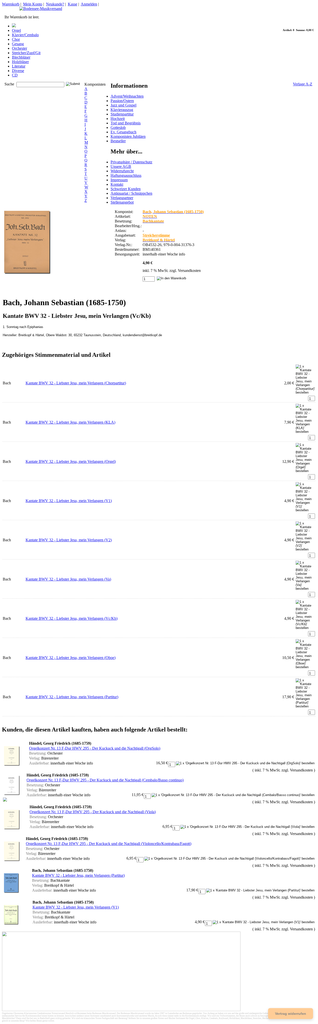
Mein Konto (32, 4)
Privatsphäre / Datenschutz (131, 162)
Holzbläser (20, 62)
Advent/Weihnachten (127, 96)
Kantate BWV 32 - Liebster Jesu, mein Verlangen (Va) (68, 579)
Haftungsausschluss (126, 175)
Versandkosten (189, 270)
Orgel (16, 30)
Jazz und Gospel (123, 105)
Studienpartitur (122, 114)
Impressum (119, 180)
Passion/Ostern (122, 101)
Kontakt (117, 184)
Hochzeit (118, 118)
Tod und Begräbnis (126, 123)
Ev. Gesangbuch (123, 132)
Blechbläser (21, 57)
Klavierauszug (122, 110)
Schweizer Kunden (126, 189)
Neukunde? (55, 4)
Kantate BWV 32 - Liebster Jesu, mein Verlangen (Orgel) (71, 461)
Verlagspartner (122, 198)
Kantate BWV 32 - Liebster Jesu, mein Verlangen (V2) (69, 540)
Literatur (18, 66)
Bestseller (118, 141)
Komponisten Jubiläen (128, 136)
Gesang (18, 44)
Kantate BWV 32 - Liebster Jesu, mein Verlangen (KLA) (70, 422)
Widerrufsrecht (122, 171)
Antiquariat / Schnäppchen (131, 193)
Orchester (19, 48)
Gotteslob (118, 127)
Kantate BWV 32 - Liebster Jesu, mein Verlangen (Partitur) (72, 697)
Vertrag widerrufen (290, 1014)
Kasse (72, 4)
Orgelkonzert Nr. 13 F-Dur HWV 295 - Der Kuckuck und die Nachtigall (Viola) (93, 812)
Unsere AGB (121, 166)
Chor (16, 39)
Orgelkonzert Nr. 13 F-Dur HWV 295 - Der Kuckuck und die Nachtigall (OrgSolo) (94, 748)
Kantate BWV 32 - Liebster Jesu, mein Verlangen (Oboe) (71, 658)
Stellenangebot (122, 202)
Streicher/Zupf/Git (26, 53)
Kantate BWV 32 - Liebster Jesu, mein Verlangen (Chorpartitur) (76, 383)
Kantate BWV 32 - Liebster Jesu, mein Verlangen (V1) (69, 501)
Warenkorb (10, 4)
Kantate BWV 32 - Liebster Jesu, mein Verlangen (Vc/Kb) (72, 618)
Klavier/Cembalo (25, 35)
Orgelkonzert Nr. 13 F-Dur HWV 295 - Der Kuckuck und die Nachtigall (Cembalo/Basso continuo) (105, 780)
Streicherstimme (156, 235)
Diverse (18, 71)
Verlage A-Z (302, 84)
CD (15, 75)
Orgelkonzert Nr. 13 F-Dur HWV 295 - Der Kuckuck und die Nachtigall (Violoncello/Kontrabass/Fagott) (108, 843)
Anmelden (89, 4)
